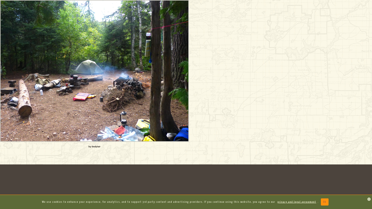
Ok (324, 202)
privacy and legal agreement (297, 202)
